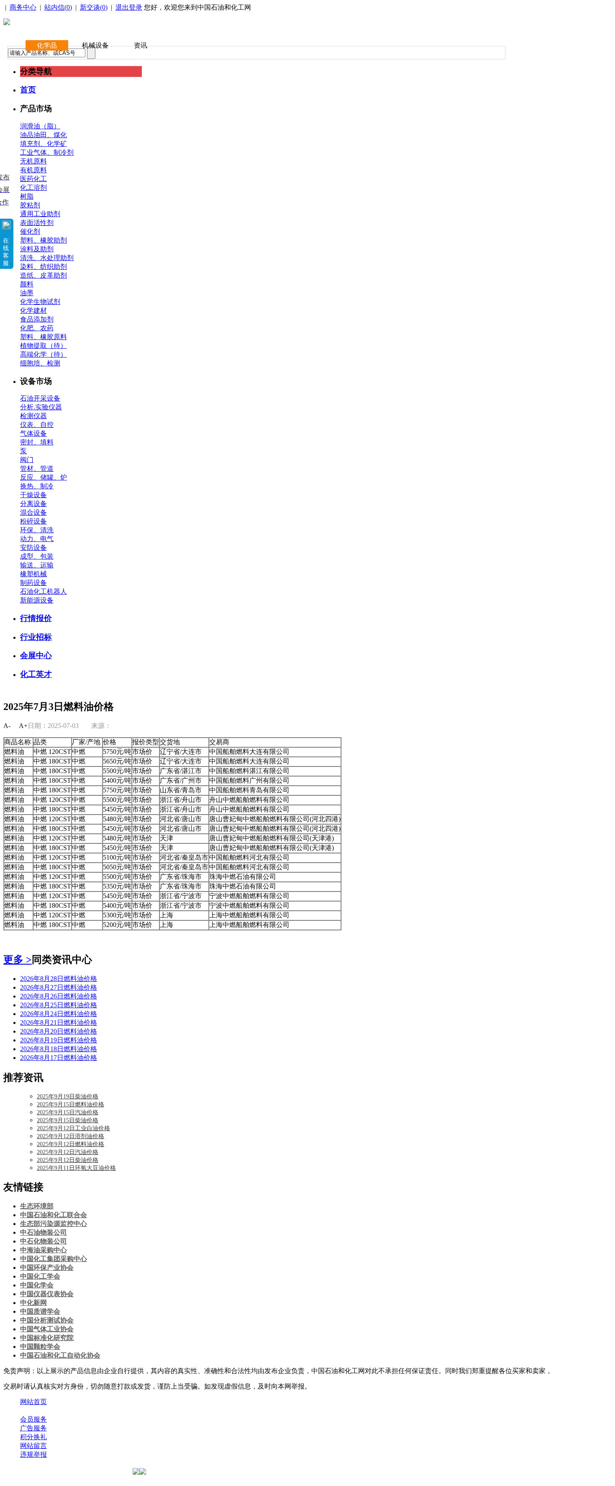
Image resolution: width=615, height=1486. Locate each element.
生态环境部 (37, 1206)
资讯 (140, 45)
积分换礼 (33, 1436)
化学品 (47, 45)
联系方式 (68, 1410)
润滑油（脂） (40, 126)
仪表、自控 (37, 424)
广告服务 (33, 1428)
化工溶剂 (33, 187)
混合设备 (33, 512)
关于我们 (33, 1410)
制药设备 (33, 582)
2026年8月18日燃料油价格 (58, 1048)
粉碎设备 (33, 521)
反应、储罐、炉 (43, 477)
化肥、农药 (37, 328)
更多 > (17, 959)
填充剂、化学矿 (43, 143)
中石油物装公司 (43, 1232)
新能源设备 (37, 600)
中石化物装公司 (43, 1241)
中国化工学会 (40, 1276)
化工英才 (36, 674)
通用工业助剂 (40, 213)
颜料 (26, 284)
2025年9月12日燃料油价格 (70, 1144)
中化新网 (33, 1302)
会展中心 (36, 655)
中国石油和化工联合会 (53, 1214)
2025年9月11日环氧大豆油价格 (76, 1168)
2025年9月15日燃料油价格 (70, 1104)
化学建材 (33, 310)
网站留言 (33, 1445)
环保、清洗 (37, 530)
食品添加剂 (37, 319)
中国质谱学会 (40, 1311)
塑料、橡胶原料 (43, 336)
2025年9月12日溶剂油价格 (70, 1136)
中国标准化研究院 (47, 1337)
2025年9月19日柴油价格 (67, 1096)
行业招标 (36, 637)
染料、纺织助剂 (43, 266)
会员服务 (33, 1419)
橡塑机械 (33, 573)
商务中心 (23, 7)
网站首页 (33, 1401)
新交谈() (94, 7)
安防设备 (33, 547)
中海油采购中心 (43, 1250)
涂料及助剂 (37, 249)
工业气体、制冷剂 (47, 152)
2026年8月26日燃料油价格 (58, 996)
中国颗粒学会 (40, 1346)
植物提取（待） (43, 345)
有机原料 (33, 170)
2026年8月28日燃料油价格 (58, 978)
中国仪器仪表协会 (47, 1293)
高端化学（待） (43, 354)
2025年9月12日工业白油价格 (73, 1128)
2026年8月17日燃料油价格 (58, 1057)
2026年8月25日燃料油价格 (58, 1005)
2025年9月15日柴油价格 (67, 1120)
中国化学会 (37, 1285)
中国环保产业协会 (47, 1267)
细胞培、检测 (40, 363)
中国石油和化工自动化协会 (60, 1355)
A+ (23, 725)
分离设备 (33, 503)
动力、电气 (37, 538)
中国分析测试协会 (47, 1320)
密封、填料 (37, 442)
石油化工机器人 (43, 591)
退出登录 (128, 7)
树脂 (26, 196)
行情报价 (36, 618)
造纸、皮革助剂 (43, 275)
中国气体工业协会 (47, 1329)
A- (6, 725)
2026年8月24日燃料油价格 (58, 1013)
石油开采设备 (40, 398)
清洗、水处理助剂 (47, 257)
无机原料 (33, 161)
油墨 (26, 292)
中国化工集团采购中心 (53, 1258)
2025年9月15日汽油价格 (67, 1112)
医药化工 (33, 178)
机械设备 (95, 45)
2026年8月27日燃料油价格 (58, 987)
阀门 (26, 459)
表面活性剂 (37, 222)
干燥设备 (33, 494)
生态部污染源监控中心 (53, 1223)
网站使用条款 (110, 1410)
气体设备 (33, 433)
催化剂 (30, 231)
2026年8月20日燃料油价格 (58, 1031)
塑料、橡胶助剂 (43, 240)
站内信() (58, 7)
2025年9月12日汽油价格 (67, 1152)
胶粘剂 (30, 205)
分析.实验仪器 (41, 407)
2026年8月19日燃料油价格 (58, 1040)
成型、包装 (37, 556)
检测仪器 (33, 415)
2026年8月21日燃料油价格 (58, 1022)
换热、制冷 (37, 486)
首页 (28, 89)
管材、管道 (37, 468)
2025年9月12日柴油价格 (67, 1160)
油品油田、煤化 (43, 134)
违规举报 (33, 1454)
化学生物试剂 (40, 301)
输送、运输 (37, 565)
